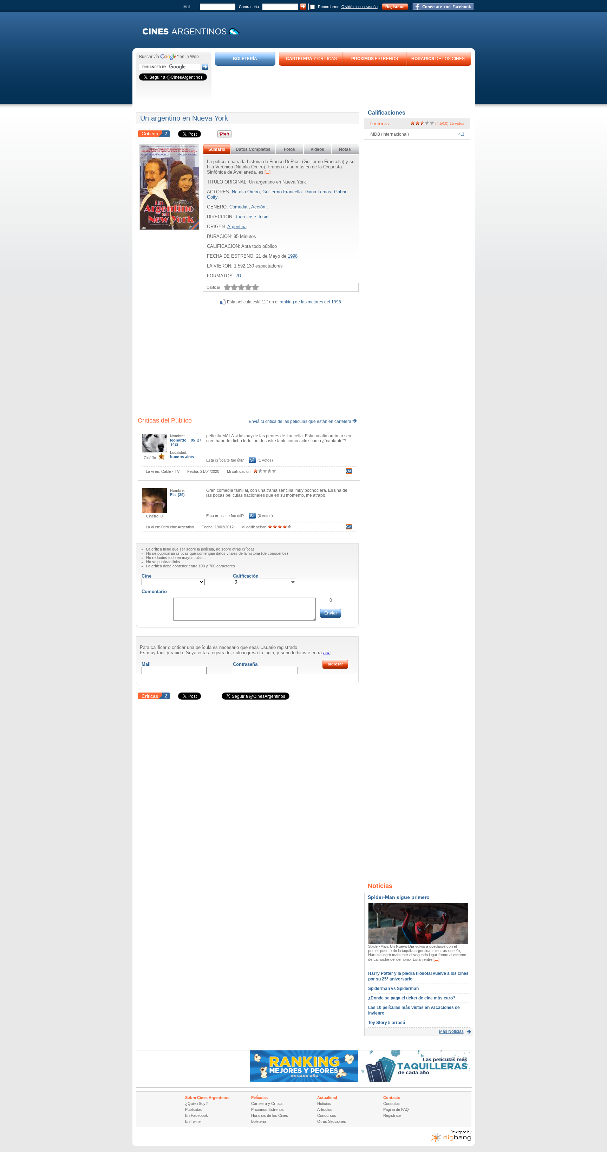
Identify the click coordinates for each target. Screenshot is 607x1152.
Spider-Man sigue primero (399, 897)
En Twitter (193, 1121)
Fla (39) (177, 495)
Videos (317, 149)
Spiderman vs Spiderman (393, 988)
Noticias (324, 1103)
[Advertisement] (343, 85)
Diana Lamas (318, 191)
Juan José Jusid (251, 216)
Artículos (324, 1109)
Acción (258, 207)
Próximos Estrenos (267, 1109)
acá (327, 652)
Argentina (237, 226)
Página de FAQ (396, 1109)
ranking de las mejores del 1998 (310, 302)
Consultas (391, 1103)
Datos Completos (253, 149)
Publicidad (193, 1109)
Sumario (216, 149)
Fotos (289, 149)
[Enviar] (330, 613)
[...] (266, 172)
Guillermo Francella (282, 191)
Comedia (238, 207)
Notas (345, 149)
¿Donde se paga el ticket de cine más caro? (411, 998)
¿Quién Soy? (196, 1103)
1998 (293, 256)
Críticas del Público (165, 420)
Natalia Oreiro (246, 191)
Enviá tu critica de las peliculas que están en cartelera (300, 421)
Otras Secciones (331, 1121)
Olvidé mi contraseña (359, 7)
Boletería (258, 1121)
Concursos (326, 1115)
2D (238, 275)
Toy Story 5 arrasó (386, 1022)
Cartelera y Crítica (266, 1103)
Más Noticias (451, 1031)
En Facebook (196, 1115)
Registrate (394, 7)
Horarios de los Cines (269, 1115)
